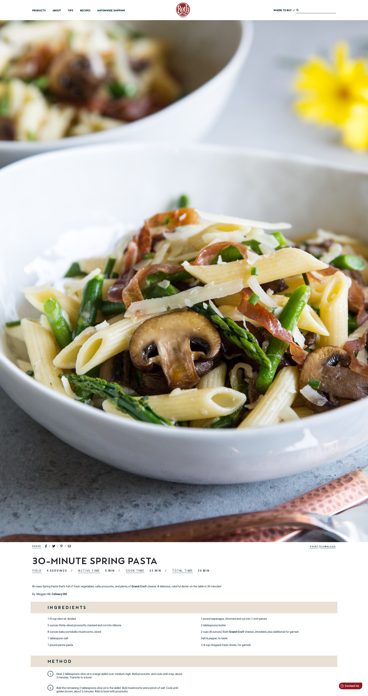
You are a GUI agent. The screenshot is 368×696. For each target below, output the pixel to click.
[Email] (69, 546)
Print (314, 546)
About (57, 10)
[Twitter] (53, 546)
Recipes (85, 10)
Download (328, 546)
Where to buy (282, 10)
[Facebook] (46, 546)
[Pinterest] (62, 546)
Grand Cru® (139, 586)
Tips (70, 10)
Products (39, 10)
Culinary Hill (59, 594)
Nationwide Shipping (111, 10)
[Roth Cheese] (183, 10)
